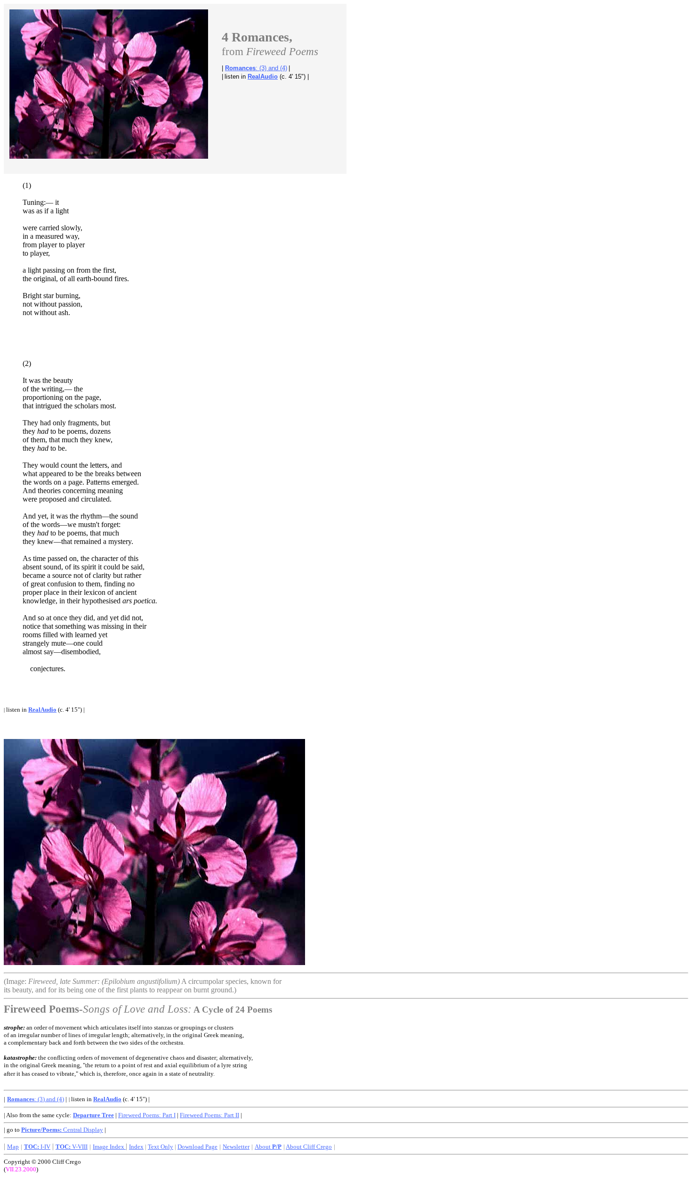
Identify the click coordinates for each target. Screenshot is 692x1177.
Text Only (160, 1146)
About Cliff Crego (309, 1146)
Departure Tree (93, 1115)
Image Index (109, 1146)
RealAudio (263, 76)
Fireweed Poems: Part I (147, 1115)
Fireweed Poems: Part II (209, 1115)
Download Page (197, 1146)
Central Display (83, 1129)
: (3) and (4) (256, 68)
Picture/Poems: (42, 1129)
